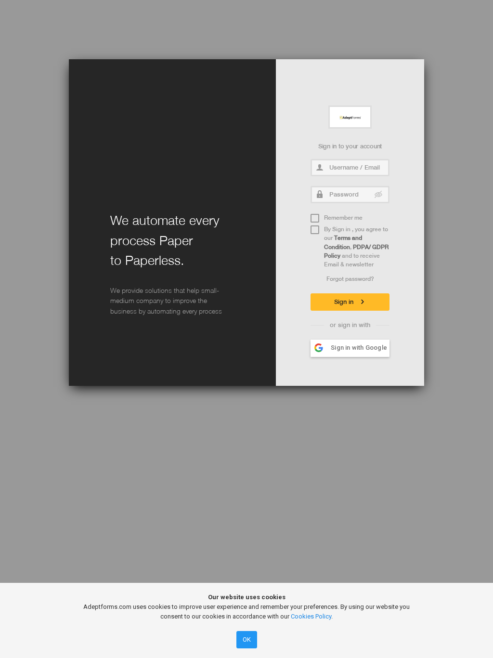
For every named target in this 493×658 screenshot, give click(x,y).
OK (247, 639)
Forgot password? (350, 279)
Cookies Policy (311, 616)
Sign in (344, 301)
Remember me (343, 217)
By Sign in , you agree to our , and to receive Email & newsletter (356, 247)
